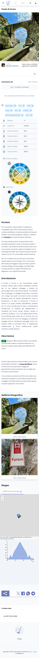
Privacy (19, 639)
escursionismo (9, 105)
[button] (18, 516)
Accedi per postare (10, 616)
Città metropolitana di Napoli (12, 115)
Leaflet (3, 537)
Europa (7, 110)
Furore (27, 115)
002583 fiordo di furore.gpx (11, 491)
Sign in (12, 87)
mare (20, 105)
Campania (25, 110)
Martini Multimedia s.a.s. (24, 651)
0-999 (28, 105)
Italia (16, 110)
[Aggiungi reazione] (35, 73)
